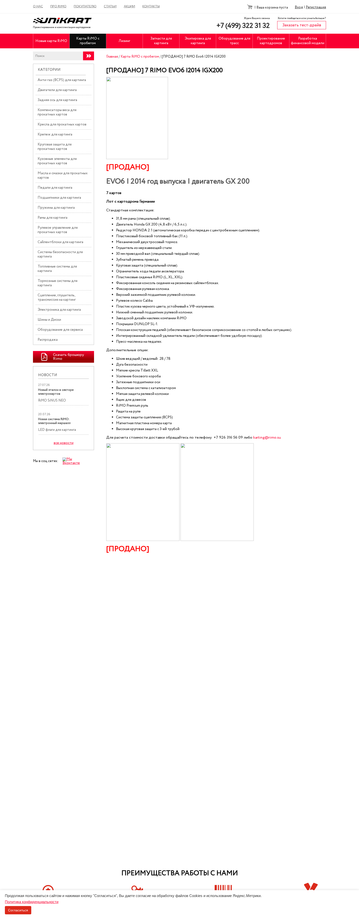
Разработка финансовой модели (307, 41)
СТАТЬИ (110, 6)
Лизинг (124, 41)
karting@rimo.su (267, 437)
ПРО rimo (58, 6)
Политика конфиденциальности (31, 902)
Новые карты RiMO (51, 41)
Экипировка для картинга (198, 41)
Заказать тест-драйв (301, 25)
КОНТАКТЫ (151, 6)
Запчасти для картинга (161, 41)
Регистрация (316, 7)
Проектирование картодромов (271, 41)
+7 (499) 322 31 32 (243, 26)
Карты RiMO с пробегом (87, 41)
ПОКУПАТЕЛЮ (85, 6)
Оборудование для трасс (234, 41)
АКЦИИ (129, 6)
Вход (299, 7)
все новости (64, 443)
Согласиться (18, 910)
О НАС (38, 6)
